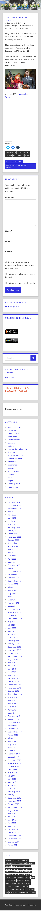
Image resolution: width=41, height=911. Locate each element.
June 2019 (12, 666)
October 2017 (13, 728)
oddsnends (12, 465)
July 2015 (11, 813)
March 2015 (13, 826)
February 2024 (14, 502)
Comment (9, 197)
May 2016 (12, 782)
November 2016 (14, 763)
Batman (8, 860)
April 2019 (12, 672)
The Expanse (10, 889)
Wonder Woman (24, 892)
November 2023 (14, 508)
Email (8, 241)
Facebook (22, 94)
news (33, 878)
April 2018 (12, 710)
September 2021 (15, 581)
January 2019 (13, 681)
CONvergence (10, 869)
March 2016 (13, 788)
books (15, 860)
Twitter (8, 97)
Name (8, 231)
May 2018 (12, 706)
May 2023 (12, 518)
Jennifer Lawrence (23, 152)
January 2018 (13, 719)
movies (29, 875)
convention (12, 436)
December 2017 (14, 722)
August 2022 (13, 546)
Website (8, 251)
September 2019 (15, 656)
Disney (8, 872)
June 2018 (12, 703)
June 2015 (12, 816)
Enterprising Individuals (17, 449)
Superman (25, 887)
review (8, 884)
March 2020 (13, 637)
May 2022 (12, 555)
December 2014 (14, 835)
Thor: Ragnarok (18, 155)
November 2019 (14, 650)
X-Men (27, 155)
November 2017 (14, 725)
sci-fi (19, 884)
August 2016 (13, 772)
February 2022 (14, 565)
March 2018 (13, 713)
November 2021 (14, 574)
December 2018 (14, 684)
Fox (30, 872)
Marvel (17, 875)
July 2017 (11, 738)
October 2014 (13, 842)
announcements (14, 427)
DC (30, 869)
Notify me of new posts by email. (21, 283)
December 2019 (14, 647)
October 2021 (13, 577)
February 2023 (14, 527)
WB (7, 892)
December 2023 (14, 505)
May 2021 (12, 593)
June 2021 (12, 590)
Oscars (13, 881)
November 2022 (14, 537)
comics (8, 866)
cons (28, 866)
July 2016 (11, 776)
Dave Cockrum (11, 152)
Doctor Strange (17, 872)
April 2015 (12, 823)
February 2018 (14, 716)
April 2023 (12, 521)
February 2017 (14, 754)
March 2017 (13, 750)
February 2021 (14, 603)
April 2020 (12, 634)
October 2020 (13, 615)
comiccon (22, 863)
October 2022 (13, 540)
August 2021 (13, 584)
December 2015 (14, 798)
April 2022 (12, 559)
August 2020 (13, 622)
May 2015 (12, 820)
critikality (11, 443)
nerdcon (20, 878)
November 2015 (14, 801)
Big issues (12, 430)
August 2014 (13, 845)
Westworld (13, 892)
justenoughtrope (11, 26)
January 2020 (13, 644)
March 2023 (13, 524)
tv (23, 889)
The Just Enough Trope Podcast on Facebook (17, 389)
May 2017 (12, 744)
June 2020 (12, 628)
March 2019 (13, 675)
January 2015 (13, 832)
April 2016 (12, 785)
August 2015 (13, 810)
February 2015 (14, 829)
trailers (11, 477)
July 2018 (11, 700)
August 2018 (13, 697)
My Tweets (9, 377)
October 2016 (13, 766)
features (11, 452)
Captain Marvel (23, 860)
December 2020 (14, 609)
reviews (11, 474)
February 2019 (14, 678)
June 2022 (12, 552)
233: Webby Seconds (14, 161)
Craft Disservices (14, 439)
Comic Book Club (11, 863)
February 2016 (14, 791)
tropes (10, 480)
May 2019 (12, 669)
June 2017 (12, 741)
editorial (11, 446)
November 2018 (14, 688)
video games (13, 487)
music (14, 878)
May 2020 (12, 631)
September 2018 (15, 694)
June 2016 (12, 779)
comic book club (27, 26)
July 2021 (11, 587)
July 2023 (11, 512)
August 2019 (13, 659)
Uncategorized (14, 484)
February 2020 (14, 640)
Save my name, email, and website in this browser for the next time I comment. (19, 265)
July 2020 (11, 625)
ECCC (26, 872)
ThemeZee (31, 905)
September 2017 (15, 732)
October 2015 (13, 804)
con (23, 866)
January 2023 (13, 530)
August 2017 (13, 735)
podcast (8, 28)
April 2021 (12, 596)
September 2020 (15, 618)
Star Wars (17, 887)
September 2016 (15, 769)
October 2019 (13, 653)
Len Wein (9, 155)
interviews (12, 462)
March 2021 (13, 600)
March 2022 (13, 562)
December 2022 (14, 534)
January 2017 (13, 757)
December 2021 (14, 571)
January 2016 (13, 794)
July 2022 (11, 549)
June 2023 (12, 515)
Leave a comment (21, 28)
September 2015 (15, 807)
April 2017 (12, 747)
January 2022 (13, 568)
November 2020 (14, 612)
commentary (16, 866)
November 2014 (14, 839)
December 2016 (14, 760)
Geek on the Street (15, 455)
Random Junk (13, 471)
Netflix (27, 878)
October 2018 (13, 691)
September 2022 (15, 543)
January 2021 (13, 606)
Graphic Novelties (15, 458)
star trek (9, 887)
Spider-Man (26, 884)
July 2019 (11, 662)
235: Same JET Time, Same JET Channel (16, 166)
